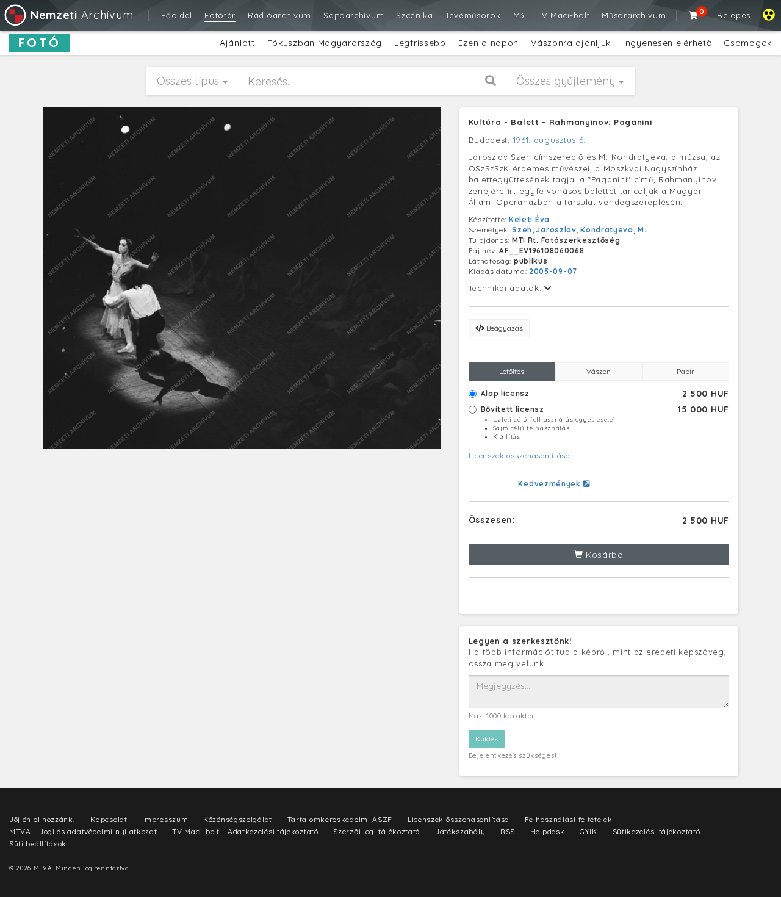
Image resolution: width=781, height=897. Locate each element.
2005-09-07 (553, 271)
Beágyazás (503, 328)
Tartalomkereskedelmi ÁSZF (340, 819)
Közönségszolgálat (237, 819)
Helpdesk (547, 831)
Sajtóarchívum (353, 15)
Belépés (733, 15)
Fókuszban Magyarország (324, 42)
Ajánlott (237, 42)
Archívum (82, 15)
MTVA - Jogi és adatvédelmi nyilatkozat (83, 831)
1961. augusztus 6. (549, 140)
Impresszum (165, 819)
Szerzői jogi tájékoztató (376, 831)
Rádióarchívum (279, 15)
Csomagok (748, 42)
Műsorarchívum (634, 15)
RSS (507, 831)
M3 (519, 15)
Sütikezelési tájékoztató (656, 831)
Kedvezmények (550, 483)
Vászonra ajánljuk (571, 42)
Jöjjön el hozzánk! (42, 819)
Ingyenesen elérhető (667, 42)
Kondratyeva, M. (613, 229)
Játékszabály (460, 831)
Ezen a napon (488, 42)
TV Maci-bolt (563, 15)
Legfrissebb (420, 42)
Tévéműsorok (473, 15)
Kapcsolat (108, 819)
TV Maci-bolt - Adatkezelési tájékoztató (245, 831)
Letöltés (511, 371)
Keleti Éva (529, 219)
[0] (694, 15)
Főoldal (176, 15)
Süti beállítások (38, 843)
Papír (685, 371)
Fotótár (220, 15)
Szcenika (414, 15)
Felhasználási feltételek (569, 819)
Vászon (598, 371)
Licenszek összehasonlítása (519, 455)
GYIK (588, 831)
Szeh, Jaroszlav (544, 229)
